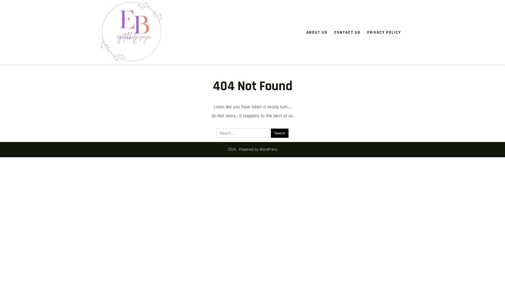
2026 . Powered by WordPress (252, 149)
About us (316, 32)
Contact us (347, 32)
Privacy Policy (384, 32)
